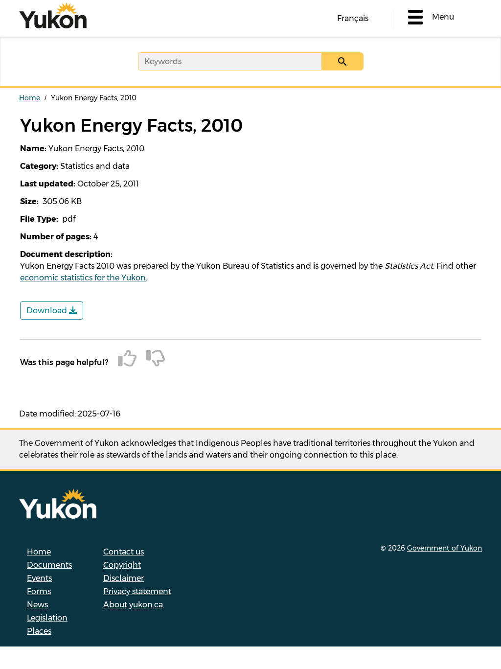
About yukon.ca (133, 604)
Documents (49, 565)
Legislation (47, 618)
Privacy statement (137, 591)
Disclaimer (123, 578)
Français (352, 18)
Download (47, 310)
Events (39, 578)
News (37, 604)
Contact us (123, 551)
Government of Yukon (444, 548)
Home (29, 97)
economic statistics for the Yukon (83, 277)
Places (39, 631)
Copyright (122, 565)
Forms (39, 591)
